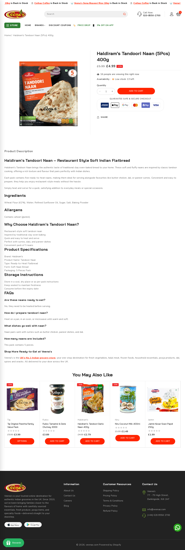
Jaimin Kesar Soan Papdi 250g (160, 425)
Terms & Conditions (113, 500)
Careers (68, 500)
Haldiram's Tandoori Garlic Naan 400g (91, 425)
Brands (40, 25)
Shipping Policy (111, 490)
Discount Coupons (60, 25)
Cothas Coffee (22, 3)
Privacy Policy (110, 505)
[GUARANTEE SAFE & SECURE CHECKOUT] (130, 105)
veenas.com (92, 544)
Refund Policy (110, 510)
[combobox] (86, 14)
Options (22, 441)
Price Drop (84, 25)
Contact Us (69, 495)
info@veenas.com (156, 509)
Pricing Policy (110, 495)
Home (28, 25)
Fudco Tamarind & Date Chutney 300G (54, 425)
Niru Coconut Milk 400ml (127, 423)
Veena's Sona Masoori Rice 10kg (71, 3)
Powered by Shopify (110, 544)
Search (124, 14)
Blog (66, 505)
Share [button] (104, 117)
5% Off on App (105, 25)
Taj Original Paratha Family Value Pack (20, 425)
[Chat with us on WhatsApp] (178, 528)
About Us (69, 490)
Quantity (101, 85)
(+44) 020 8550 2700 (158, 515)
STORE (14, 25)
